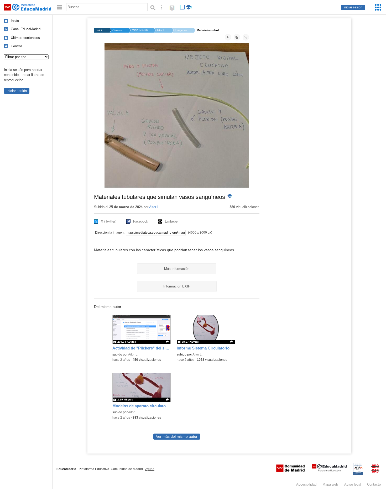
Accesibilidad (306, 484)
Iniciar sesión (352, 7)
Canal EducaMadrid (25, 29)
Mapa (330, 484)
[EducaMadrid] (329, 470)
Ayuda (149, 469)
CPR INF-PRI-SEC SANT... (140, 30)
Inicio (15, 21)
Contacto (374, 484)
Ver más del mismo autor (176, 437)
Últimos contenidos (25, 38)
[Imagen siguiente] (228, 37)
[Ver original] (246, 37)
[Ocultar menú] (59, 7)
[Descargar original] (237, 37)
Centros (17, 46)
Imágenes (181, 30)
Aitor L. (161, 30)
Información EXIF (176, 286)
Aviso (352, 484)
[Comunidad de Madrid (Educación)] (290, 471)
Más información (176, 269)
